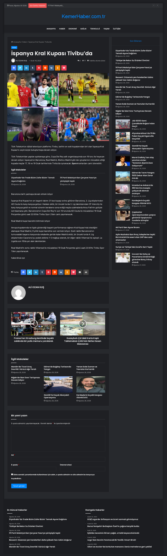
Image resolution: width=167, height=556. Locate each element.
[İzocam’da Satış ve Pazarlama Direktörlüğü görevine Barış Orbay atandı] (123, 258)
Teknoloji (95, 29)
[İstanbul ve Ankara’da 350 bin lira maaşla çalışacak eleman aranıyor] (123, 189)
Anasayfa (51, 29)
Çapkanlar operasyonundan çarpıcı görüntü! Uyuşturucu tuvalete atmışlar (144, 216)
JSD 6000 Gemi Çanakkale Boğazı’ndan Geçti (143, 123)
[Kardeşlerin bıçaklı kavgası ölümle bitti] (90, 384)
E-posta (15, 465)
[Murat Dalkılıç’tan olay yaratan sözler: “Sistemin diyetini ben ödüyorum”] (123, 161)
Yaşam (106, 29)
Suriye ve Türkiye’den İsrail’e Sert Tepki (134, 247)
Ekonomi (73, 29)
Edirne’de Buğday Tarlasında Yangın (57, 367)
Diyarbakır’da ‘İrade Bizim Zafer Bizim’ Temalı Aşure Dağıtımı (134, 52)
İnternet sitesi (66, 465)
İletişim (116, 29)
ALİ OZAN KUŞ (21, 61)
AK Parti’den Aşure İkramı (128, 227)
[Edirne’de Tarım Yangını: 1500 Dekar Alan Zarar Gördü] (123, 176)
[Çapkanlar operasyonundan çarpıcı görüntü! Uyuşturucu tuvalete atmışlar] (123, 216)
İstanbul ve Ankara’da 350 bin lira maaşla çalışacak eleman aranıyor (142, 189)
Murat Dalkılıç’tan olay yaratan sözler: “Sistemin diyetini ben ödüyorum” (143, 161)
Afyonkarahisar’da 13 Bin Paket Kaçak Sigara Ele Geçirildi (143, 136)
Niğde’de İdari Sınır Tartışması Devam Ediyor (25, 378)
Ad (13, 455)
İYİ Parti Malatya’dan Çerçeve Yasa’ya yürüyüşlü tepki (69, 5)
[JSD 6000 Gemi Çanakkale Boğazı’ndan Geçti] (123, 124)
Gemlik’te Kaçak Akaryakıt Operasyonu (56, 396)
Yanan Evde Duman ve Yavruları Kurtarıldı (86, 367)
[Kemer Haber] (83, 16)
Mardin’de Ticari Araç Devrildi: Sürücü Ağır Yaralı (23, 367)
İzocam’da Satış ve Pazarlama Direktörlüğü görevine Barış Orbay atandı (143, 258)
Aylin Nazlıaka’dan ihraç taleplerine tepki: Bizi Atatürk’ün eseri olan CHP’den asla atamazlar (135, 237)
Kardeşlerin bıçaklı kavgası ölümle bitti (89, 396)
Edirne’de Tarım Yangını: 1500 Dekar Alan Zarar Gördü (143, 175)
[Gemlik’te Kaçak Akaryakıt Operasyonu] (58, 384)
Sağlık (83, 29)
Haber (62, 29)
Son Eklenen (136, 41)
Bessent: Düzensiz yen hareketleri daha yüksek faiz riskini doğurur (134, 78)
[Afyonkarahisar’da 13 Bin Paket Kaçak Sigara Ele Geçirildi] (123, 137)
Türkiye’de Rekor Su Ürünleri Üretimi (132, 60)
